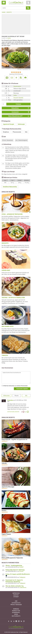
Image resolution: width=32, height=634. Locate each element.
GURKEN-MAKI (6, 270)
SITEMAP (16, 596)
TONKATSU (5, 355)
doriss (9, 38)
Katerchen (10, 400)
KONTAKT (16, 595)
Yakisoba (4, 463)
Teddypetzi (22, 577)
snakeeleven (22, 587)
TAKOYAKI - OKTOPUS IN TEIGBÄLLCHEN (13, 297)
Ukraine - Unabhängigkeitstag (14, 565)
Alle (26, 395)
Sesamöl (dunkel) (18, 97)
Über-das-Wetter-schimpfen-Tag (14, 586)
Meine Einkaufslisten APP (15, 116)
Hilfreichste (6, 395)
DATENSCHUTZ (16, 603)
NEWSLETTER (16, 610)
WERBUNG (16, 609)
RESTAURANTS (16, 616)
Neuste (17, 395)
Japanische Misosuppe (8, 487)
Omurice (4, 510)
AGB (16, 601)
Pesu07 (21, 567)
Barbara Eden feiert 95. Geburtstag (15, 570)
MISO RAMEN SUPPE (7, 326)
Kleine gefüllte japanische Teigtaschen (12, 558)
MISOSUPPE (5, 243)
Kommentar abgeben (22, 388)
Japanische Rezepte (8, 124)
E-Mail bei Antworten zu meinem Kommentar (15, 385)
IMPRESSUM (16, 593)
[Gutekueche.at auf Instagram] (16, 621)
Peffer (15, 95)
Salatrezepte (21, 124)
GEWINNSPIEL (16, 612)
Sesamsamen (17, 86)
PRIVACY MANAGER (16, 604)
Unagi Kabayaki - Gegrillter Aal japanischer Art (14, 439)
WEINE (16, 614)
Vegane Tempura (6, 534)
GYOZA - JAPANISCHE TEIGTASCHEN (12, 214)
